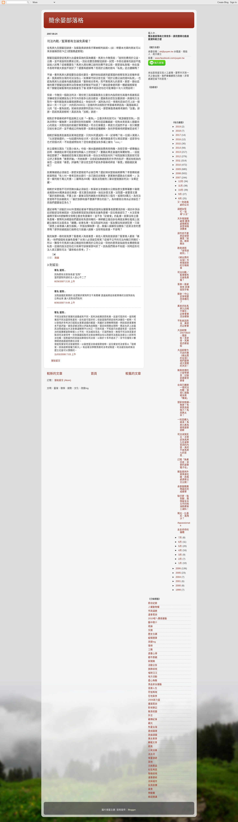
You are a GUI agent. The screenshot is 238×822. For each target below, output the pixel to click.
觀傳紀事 (152, 719)
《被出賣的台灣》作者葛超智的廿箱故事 (183, 262)
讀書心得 (152, 653)
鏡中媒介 (152, 622)
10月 (181, 190)
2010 (178, 165)
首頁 (94, 373)
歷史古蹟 (152, 634)
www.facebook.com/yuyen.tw (169, 58)
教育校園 (152, 711)
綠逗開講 (152, 797)
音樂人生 (152, 688)
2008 (178, 173)
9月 (180, 194)
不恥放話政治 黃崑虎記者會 (183, 323)
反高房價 (152, 785)
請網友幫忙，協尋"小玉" (182, 211)
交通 (150, 630)
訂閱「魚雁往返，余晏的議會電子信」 (183, 463)
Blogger (132, 810)
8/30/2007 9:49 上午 (64, 303)
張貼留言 (55, 360)
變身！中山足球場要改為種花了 (183, 298)
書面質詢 (152, 704)
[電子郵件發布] (53, 254)
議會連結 (152, 777)
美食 (150, 789)
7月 (180, 537)
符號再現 (152, 692)
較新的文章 (54, 373)
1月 (180, 563)
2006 (178, 568)
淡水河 (151, 754)
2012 (178, 156)
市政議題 (152, 611)
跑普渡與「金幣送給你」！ (183, 250)
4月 (180, 550)
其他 (150, 762)
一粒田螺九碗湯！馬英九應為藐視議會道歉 (183, 424)
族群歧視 (152, 669)
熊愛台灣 (152, 727)
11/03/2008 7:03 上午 (65, 354)
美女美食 (152, 738)
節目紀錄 (152, 603)
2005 (178, 573)
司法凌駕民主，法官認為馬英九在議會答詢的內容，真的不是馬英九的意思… (183, 445)
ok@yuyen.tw (166, 51)
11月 (180, 186)
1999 (178, 590)
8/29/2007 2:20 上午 (64, 281)
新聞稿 (151, 661)
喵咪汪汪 (152, 673)
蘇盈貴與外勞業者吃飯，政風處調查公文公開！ (183, 476)
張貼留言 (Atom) (62, 380)
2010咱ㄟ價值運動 (157, 618)
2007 (178, 177)
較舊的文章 (133, 373)
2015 (178, 143)
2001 (178, 581)
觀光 (150, 723)
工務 (150, 649)
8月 (180, 198)
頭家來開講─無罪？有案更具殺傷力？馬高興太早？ (183, 409)
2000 (178, 585)
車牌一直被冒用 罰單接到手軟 (183, 287)
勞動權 (151, 793)
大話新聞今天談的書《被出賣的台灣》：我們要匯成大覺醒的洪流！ (183, 358)
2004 (178, 577)
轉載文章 (152, 742)
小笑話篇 (152, 750)
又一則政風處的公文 (183, 203)
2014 (178, 148)
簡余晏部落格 (66, 20)
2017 (178, 135)
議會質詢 (152, 614)
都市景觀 (152, 657)
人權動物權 (153, 607)
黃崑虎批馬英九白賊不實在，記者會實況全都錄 (183, 311)
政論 (57, 258)
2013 (178, 152)
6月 (180, 542)
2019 (178, 126)
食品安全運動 (155, 684)
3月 (180, 555)
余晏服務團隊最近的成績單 (183, 489)
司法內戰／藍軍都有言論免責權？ (183, 276)
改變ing (152, 642)
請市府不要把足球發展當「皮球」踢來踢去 (183, 238)
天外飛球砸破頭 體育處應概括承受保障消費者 (183, 223)
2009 (178, 169)
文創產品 (152, 766)
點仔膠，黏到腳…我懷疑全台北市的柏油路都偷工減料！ (183, 502)
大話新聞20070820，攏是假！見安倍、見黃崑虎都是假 (183, 338)
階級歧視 (152, 773)
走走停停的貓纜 (183, 530)
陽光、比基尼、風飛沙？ (183, 516)
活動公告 (152, 665)
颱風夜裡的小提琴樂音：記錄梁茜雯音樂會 (183, 375)
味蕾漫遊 (152, 758)
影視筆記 (152, 707)
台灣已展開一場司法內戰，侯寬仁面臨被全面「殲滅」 (183, 391)
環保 (150, 645)
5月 (180, 546)
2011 (178, 160)
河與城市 (152, 781)
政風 (150, 746)
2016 (178, 139)
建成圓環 (152, 731)
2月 (180, 559)
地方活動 (152, 676)
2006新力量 (154, 700)
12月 (181, 181)
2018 (178, 131)
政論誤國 (152, 735)
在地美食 (152, 696)
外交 (150, 715)
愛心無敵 (152, 680)
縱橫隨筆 (152, 638)
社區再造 (152, 769)
